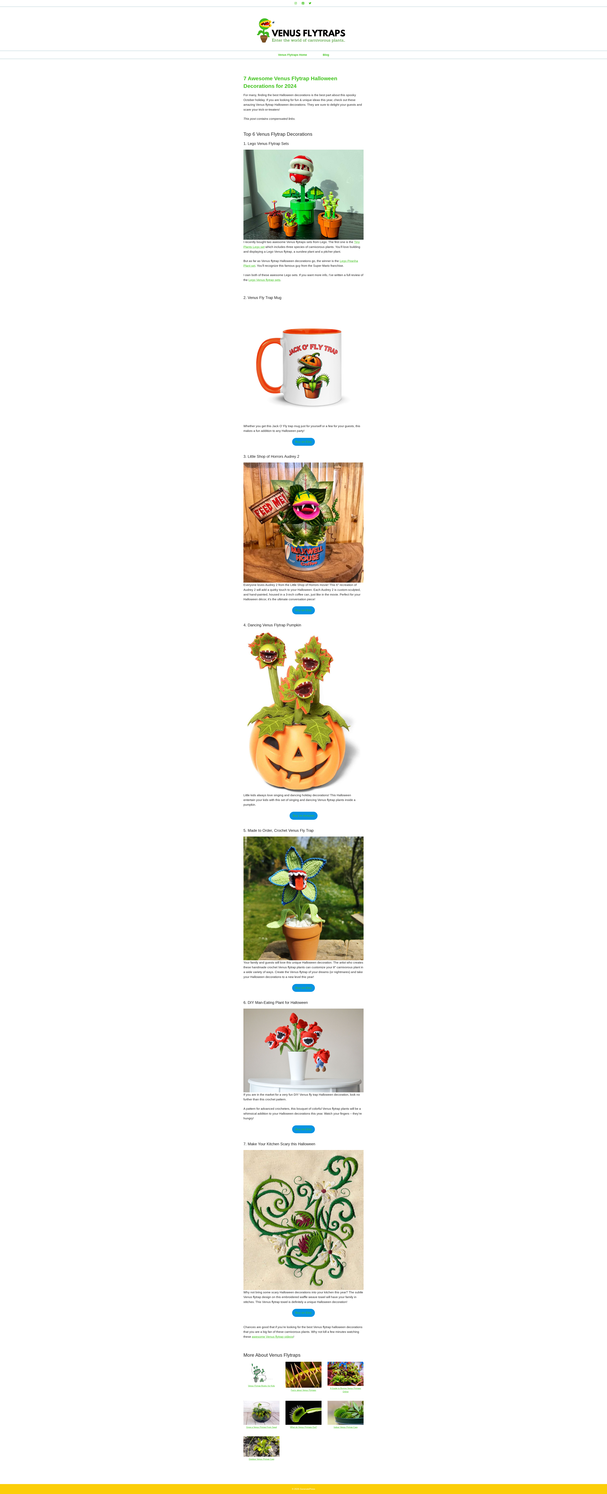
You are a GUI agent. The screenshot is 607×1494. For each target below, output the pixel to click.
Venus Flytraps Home (292, 54)
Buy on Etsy (303, 441)
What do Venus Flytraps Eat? (303, 1427)
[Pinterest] (303, 3)
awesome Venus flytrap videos (272, 1336)
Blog (326, 54)
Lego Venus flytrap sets (264, 280)
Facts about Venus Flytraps (303, 1390)
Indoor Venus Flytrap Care (346, 1427)
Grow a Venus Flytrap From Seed (261, 1427)
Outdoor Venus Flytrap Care (261, 1459)
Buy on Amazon (303, 815)
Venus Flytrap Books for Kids (261, 1386)
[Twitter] (310, 3)
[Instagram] (296, 3)
